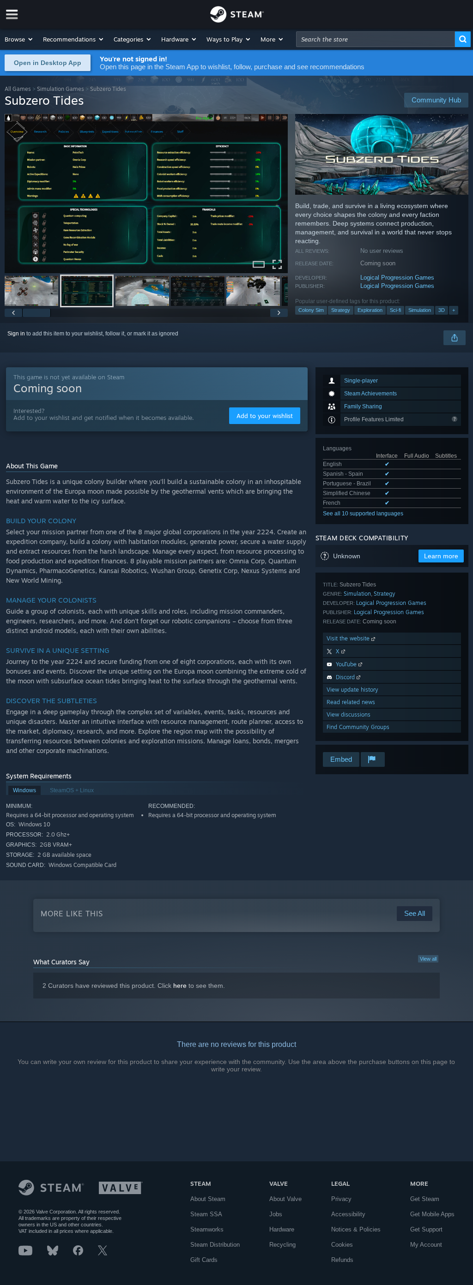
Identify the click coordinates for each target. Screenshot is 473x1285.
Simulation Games (60, 88)
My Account (426, 1244)
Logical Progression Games (397, 277)
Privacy (341, 1198)
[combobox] (375, 39)
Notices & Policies (356, 1229)
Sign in (16, 333)
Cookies (342, 1244)
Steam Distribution (215, 1244)
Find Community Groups (358, 726)
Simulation (419, 310)
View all (428, 959)
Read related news (351, 702)
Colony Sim (311, 310)
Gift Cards (204, 1259)
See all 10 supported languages (363, 513)
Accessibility (348, 1214)
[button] (19, 39)
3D (441, 310)
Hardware (281, 1229)
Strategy (340, 310)
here (180, 985)
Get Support (426, 1229)
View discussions (348, 714)
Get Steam (424, 1198)
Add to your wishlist (264, 415)
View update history (352, 689)
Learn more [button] (441, 556)
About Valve (285, 1198)
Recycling (282, 1244)
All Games (18, 88)
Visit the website (349, 638)
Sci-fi (395, 310)
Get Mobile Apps (432, 1214)
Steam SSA (206, 1214)
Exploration (370, 310)
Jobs (275, 1214)
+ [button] (453, 310)
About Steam (207, 1198)
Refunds (342, 1259)
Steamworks (207, 1229)
